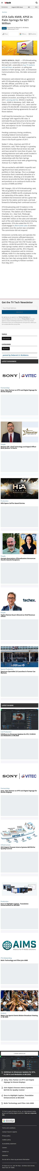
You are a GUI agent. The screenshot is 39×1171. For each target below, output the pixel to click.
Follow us (24, 34)
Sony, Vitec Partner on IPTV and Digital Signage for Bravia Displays (19, 1081)
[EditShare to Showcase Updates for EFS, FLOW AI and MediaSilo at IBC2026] (19, 1066)
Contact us (5, 1151)
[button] (2, 2)
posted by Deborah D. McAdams (19, 27)
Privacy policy (6, 1136)
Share (6, 34)
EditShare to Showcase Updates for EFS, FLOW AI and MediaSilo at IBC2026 (19, 1073)
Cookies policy (6, 1140)
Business (4, 12)
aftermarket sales (21, 226)
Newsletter (33, 34)
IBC (29, 7)
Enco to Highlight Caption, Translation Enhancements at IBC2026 (18, 1097)
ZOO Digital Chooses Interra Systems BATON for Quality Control (18, 1089)
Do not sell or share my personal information (15, 1159)
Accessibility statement (9, 1144)
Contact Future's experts (9, 1132)
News (4, 28)
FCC (36, 7)
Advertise (5, 1155)
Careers (4, 1147)
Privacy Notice (26, 319)
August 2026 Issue (17, 7)
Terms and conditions (8, 1128)
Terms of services (23, 317)
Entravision (6, 338)
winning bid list (12, 100)
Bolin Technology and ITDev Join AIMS (19, 1103)
